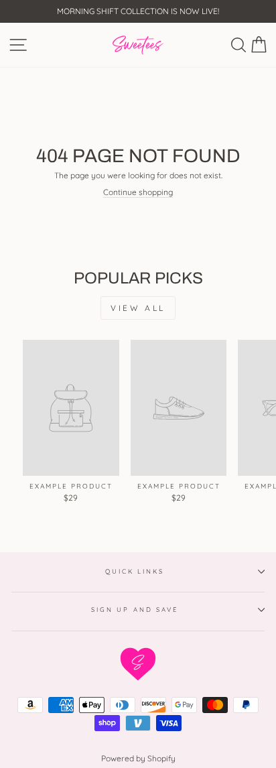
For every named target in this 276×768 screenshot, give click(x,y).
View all (138, 308)
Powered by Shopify (138, 758)
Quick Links (134, 571)
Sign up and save (134, 609)
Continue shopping (138, 192)
